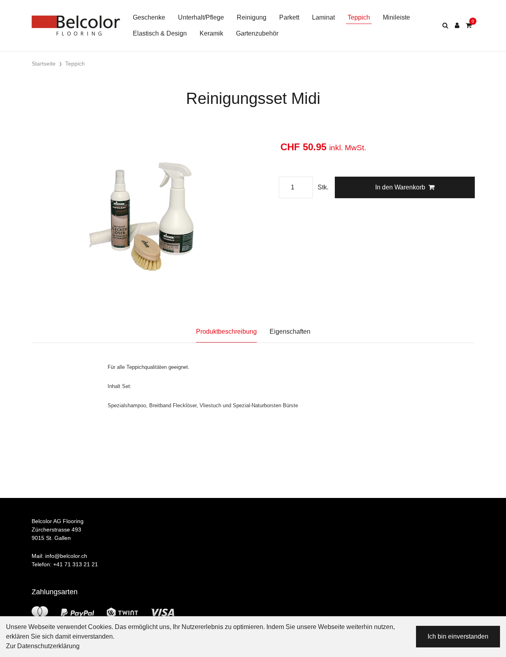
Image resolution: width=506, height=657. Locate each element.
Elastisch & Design (160, 33)
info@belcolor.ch (66, 556)
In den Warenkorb (400, 187)
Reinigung (251, 17)
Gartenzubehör (257, 33)
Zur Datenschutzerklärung (43, 646)
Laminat (323, 17)
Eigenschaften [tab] (290, 331)
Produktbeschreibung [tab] (226, 331)
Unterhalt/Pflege (201, 17)
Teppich (359, 17)
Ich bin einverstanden (458, 636)
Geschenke (149, 17)
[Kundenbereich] (457, 26)
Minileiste (396, 17)
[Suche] (445, 26)
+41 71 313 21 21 (75, 564)
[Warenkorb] (468, 26)
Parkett (289, 17)
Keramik (211, 33)
